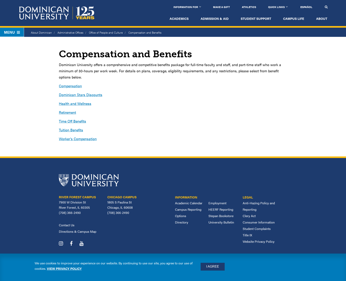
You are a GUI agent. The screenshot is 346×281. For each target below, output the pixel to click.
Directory (181, 222)
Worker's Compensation (78, 138)
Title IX (247, 235)
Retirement (67, 112)
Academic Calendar (188, 203)
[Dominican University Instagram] (64, 244)
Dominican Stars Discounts (80, 94)
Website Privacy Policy (259, 241)
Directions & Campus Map (77, 231)
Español (306, 7)
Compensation (70, 85)
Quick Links (276, 7)
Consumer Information (259, 222)
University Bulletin (221, 222)
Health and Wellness (75, 103)
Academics (179, 18)
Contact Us (66, 225)
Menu (9, 32)
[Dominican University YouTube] (84, 244)
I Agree (212, 266)
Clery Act (249, 216)
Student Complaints (257, 228)
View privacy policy (64, 268)
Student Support (256, 18)
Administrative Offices (70, 32)
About (321, 18)
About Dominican (41, 32)
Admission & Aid (215, 18)
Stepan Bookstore (220, 216)
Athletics (249, 7)
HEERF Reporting (220, 209)
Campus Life (293, 18)
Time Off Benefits (72, 121)
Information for (185, 7)
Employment (217, 203)
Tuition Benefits (71, 129)
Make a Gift (221, 7)
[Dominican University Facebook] (74, 244)
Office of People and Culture (106, 32)
